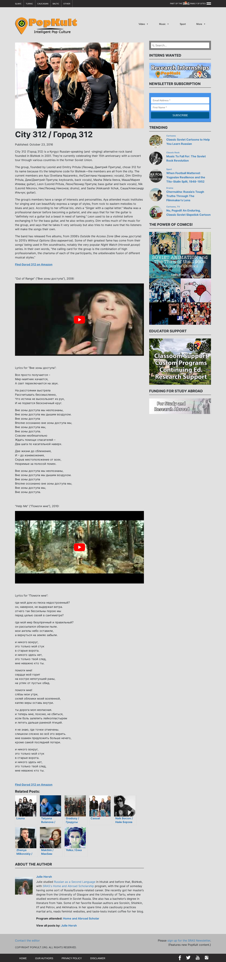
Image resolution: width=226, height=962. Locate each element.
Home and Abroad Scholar (81, 918)
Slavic (18, 4)
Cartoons (171, 136)
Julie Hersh (44, 876)
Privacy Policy (72, 958)
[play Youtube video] (79, 319)
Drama (169, 188)
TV (178, 206)
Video (142, 24)
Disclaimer (97, 958)
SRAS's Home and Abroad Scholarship (68, 886)
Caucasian (42, 4)
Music (162, 24)
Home (23, 958)
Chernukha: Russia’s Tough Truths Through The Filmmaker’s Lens (185, 196)
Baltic (56, 4)
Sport (183, 24)
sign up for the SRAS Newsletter (188, 940)
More (199, 24)
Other (66, 4)
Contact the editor (27, 940)
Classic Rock (173, 152)
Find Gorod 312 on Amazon (33, 264)
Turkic (29, 4)
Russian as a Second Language (74, 882)
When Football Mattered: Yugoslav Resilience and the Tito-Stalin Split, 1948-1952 (185, 177)
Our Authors (44, 958)
